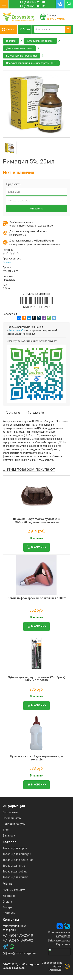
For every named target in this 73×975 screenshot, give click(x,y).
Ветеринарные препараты (21, 55)
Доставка (9, 895)
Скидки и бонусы (14, 824)
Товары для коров (15, 848)
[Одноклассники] (24, 318)
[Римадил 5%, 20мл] (36, 104)
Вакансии (9, 835)
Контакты (9, 913)
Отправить (36, 208)
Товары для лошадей (17, 854)
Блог (6, 829)
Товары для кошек (15, 877)
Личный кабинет (14, 890)
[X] (34, 318)
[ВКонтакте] (19, 318)
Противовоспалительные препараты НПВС (31, 63)
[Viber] (44, 318)
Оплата (7, 901)
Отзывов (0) (36, 412)
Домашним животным (19, 48)
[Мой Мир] (29, 318)
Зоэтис (7, 262)
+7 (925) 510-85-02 (32, 6)
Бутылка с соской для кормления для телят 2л (36, 758)
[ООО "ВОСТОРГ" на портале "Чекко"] (59, 951)
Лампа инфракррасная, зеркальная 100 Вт (36, 598)
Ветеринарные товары (40, 40)
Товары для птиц (14, 865)
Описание (14, 412)
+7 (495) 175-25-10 (32, 2)
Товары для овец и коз (18, 860)
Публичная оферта (59, 940)
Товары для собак (15, 871)
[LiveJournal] (39, 318)
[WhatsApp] (49, 318)
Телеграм (15, 330)
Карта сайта (63, 944)
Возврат (8, 907)
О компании (10, 812)
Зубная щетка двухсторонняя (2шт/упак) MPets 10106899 (36, 679)
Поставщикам (12, 818)
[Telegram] (54, 318)
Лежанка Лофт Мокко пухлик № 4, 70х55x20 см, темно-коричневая (36, 520)
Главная (11, 40)
